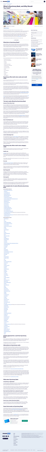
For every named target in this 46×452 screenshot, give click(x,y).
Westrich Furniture (6, 330)
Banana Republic (6, 229)
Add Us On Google (6, 438)
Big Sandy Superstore (7, 233)
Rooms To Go (6, 300)
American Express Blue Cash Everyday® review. (17, 368)
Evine (5, 255)
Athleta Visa (5, 191)
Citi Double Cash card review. (15, 376)
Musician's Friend (6, 289)
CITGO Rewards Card (7, 244)
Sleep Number (6, 309)
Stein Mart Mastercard (7, 213)
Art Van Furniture (6, 224)
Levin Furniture (6, 275)
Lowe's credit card (15, 136)
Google (5, 260)
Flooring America (6, 256)
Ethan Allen (5, 254)
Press (14, 434)
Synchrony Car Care (6, 316)
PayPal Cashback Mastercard (8, 208)
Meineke (5, 283)
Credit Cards (4, 4)
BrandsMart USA (6, 238)
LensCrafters (6, 273)
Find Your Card (25, 420)
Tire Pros (5, 322)
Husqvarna (5, 266)
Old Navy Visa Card (6, 206)
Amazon (5, 221)
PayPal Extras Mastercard (7, 207)
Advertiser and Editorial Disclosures (7, 3)
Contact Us (15, 440)
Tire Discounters (6, 321)
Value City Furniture (6, 326)
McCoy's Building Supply (7, 282)
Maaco (5, 278)
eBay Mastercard (6, 201)
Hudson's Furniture (6, 265)
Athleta (5, 227)
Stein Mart (5, 311)
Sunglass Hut (6, 314)
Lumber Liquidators (6, 277)
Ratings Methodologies (16, 436)
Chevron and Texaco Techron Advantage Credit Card (11, 243)
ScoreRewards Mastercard (7, 212)
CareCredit (5, 240)
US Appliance (6, 325)
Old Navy (5, 293)
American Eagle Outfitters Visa (8, 190)
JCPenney (5, 267)
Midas (5, 286)
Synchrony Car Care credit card (9, 162)
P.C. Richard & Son (6, 294)
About (14, 433)
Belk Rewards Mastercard (7, 195)
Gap (4, 259)
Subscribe (15, 443)
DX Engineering (6, 250)
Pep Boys (5, 297)
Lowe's (5, 276)
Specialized (5, 310)
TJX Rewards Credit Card (7, 324)
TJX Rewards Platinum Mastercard (8, 214)
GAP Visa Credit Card (7, 202)
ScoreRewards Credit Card (7, 304)
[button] (1, 1)
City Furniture (6, 245)
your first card (16, 414)
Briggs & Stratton (6, 239)
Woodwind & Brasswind (7, 331)
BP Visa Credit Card (6, 196)
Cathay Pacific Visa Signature (8, 197)
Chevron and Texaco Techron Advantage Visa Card (11, 198)
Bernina (5, 232)
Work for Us (15, 437)
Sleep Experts (6, 308)
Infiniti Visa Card (6, 203)
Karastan (5, 270)
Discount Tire (6, 249)
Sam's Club (5, 303)
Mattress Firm (6, 281)
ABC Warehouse (6, 218)
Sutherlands (5, 315)
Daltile (5, 248)
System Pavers (6, 319)
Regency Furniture (6, 299)
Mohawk (5, 287)
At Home (5, 228)
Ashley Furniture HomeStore (8, 226)
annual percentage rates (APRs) (24, 92)
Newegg (5, 292)
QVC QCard (5, 298)
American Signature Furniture (8, 223)
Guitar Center (6, 262)
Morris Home (6, 288)
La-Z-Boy (5, 272)
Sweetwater (5, 320)
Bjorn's (5, 234)
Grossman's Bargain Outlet (7, 261)
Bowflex (5, 237)
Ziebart (5, 332)
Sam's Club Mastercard (7, 209)
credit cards (19, 36)
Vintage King (5, 327)
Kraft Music (5, 271)
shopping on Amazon (22, 115)
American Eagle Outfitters (7, 222)
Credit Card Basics (9, 4)
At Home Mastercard (7, 192)
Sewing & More (6, 305)
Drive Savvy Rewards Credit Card (8, 251)
